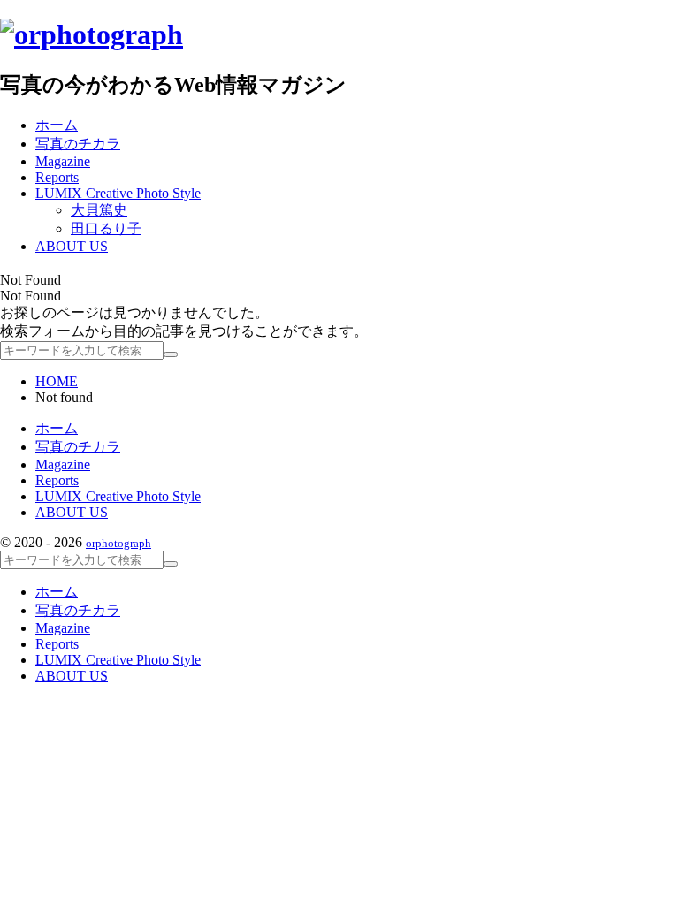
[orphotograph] (91, 34)
